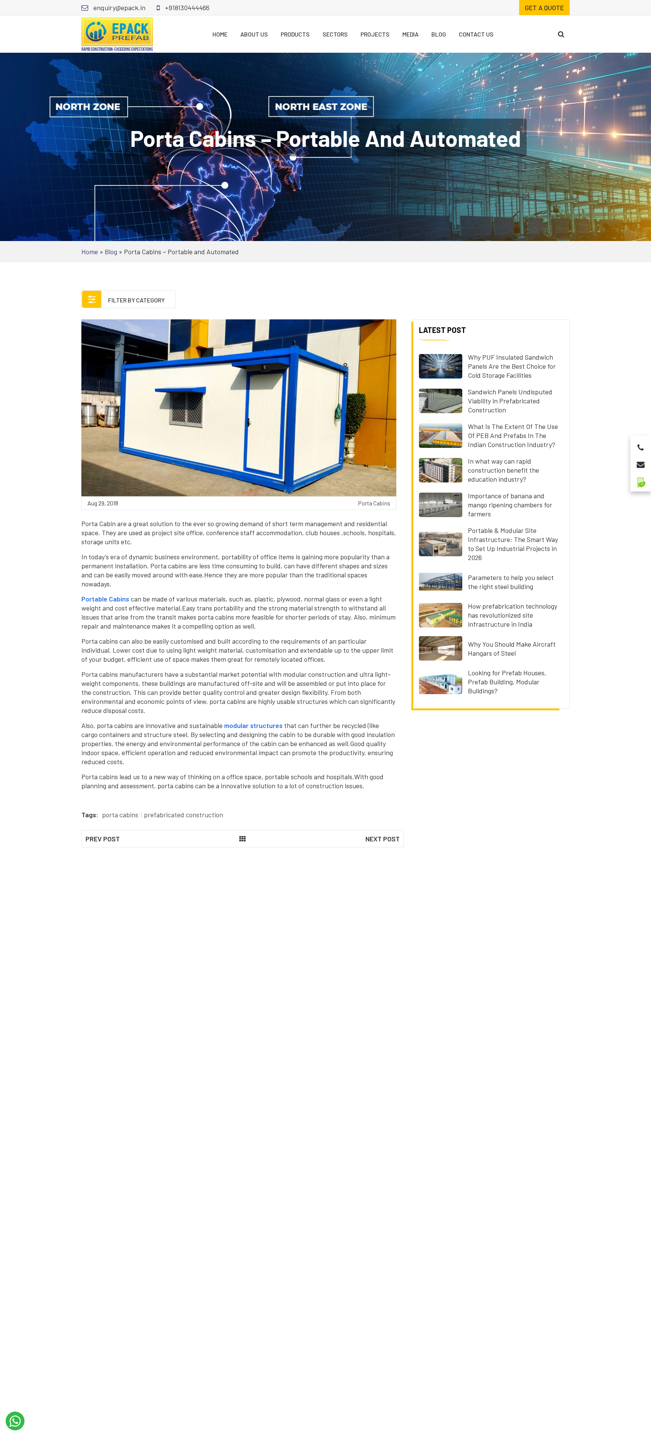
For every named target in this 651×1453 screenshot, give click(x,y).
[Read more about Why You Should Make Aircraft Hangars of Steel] (440, 647)
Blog (438, 34)
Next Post (382, 839)
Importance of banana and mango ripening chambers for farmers (510, 504)
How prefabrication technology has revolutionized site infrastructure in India (512, 615)
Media (410, 34)
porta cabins (120, 814)
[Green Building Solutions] (640, 479)
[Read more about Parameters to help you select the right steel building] (440, 581)
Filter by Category (136, 300)
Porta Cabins (374, 503)
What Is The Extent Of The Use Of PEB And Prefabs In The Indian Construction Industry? (513, 435)
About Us (254, 34)
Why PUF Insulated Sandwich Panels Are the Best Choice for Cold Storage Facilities (512, 366)
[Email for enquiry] (640, 462)
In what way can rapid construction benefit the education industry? (503, 470)
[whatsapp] (15, 1421)
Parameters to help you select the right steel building (511, 582)
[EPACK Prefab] (117, 33)
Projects (375, 34)
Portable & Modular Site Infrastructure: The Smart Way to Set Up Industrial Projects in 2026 (513, 544)
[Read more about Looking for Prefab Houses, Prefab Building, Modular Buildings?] (440, 681)
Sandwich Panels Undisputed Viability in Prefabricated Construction (510, 401)
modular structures (253, 725)
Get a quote (544, 7)
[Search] (561, 34)
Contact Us (476, 34)
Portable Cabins (105, 599)
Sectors (335, 34)
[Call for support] (640, 445)
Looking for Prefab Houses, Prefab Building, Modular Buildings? (507, 682)
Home (220, 34)
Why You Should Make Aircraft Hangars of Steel (512, 648)
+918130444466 (186, 7)
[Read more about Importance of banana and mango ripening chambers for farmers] (440, 504)
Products (295, 34)
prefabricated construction (183, 814)
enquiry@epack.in (118, 7)
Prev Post (103, 839)
